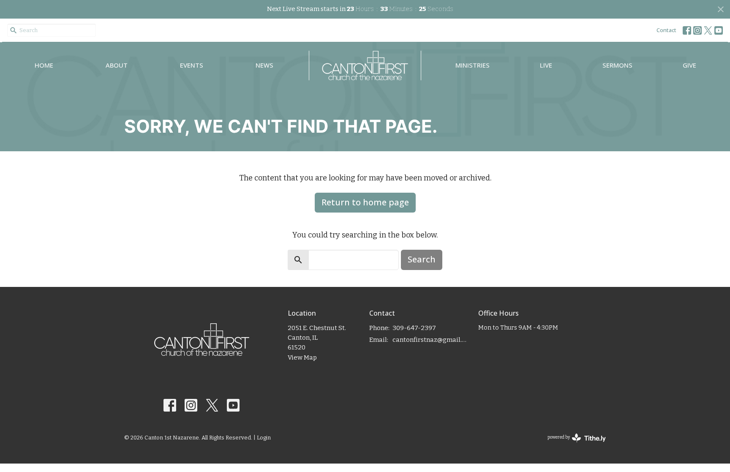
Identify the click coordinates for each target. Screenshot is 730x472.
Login (264, 437)
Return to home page (365, 202)
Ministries (472, 65)
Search (422, 259)
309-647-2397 (414, 328)
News (264, 65)
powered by (572, 445)
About (117, 65)
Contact (666, 30)
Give (689, 65)
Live (546, 65)
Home (44, 65)
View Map (302, 357)
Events (191, 65)
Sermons (617, 65)
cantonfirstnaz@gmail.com (431, 340)
